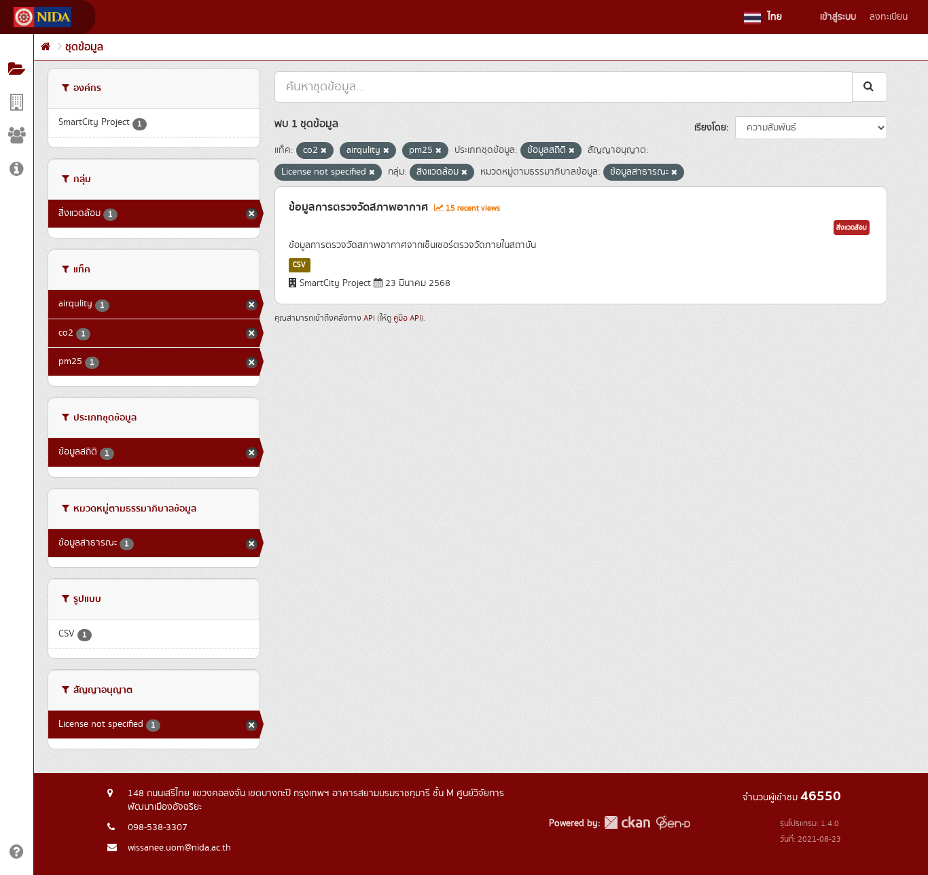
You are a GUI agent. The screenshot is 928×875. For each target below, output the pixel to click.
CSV (299, 265)
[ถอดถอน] (324, 150)
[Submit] (869, 86)
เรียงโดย (710, 128)
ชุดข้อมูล (84, 47)
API (369, 318)
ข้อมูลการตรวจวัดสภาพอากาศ (358, 207)
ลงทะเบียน (889, 17)
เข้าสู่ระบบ (838, 17)
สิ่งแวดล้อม (851, 227)
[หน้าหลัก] (46, 47)
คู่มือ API (407, 318)
